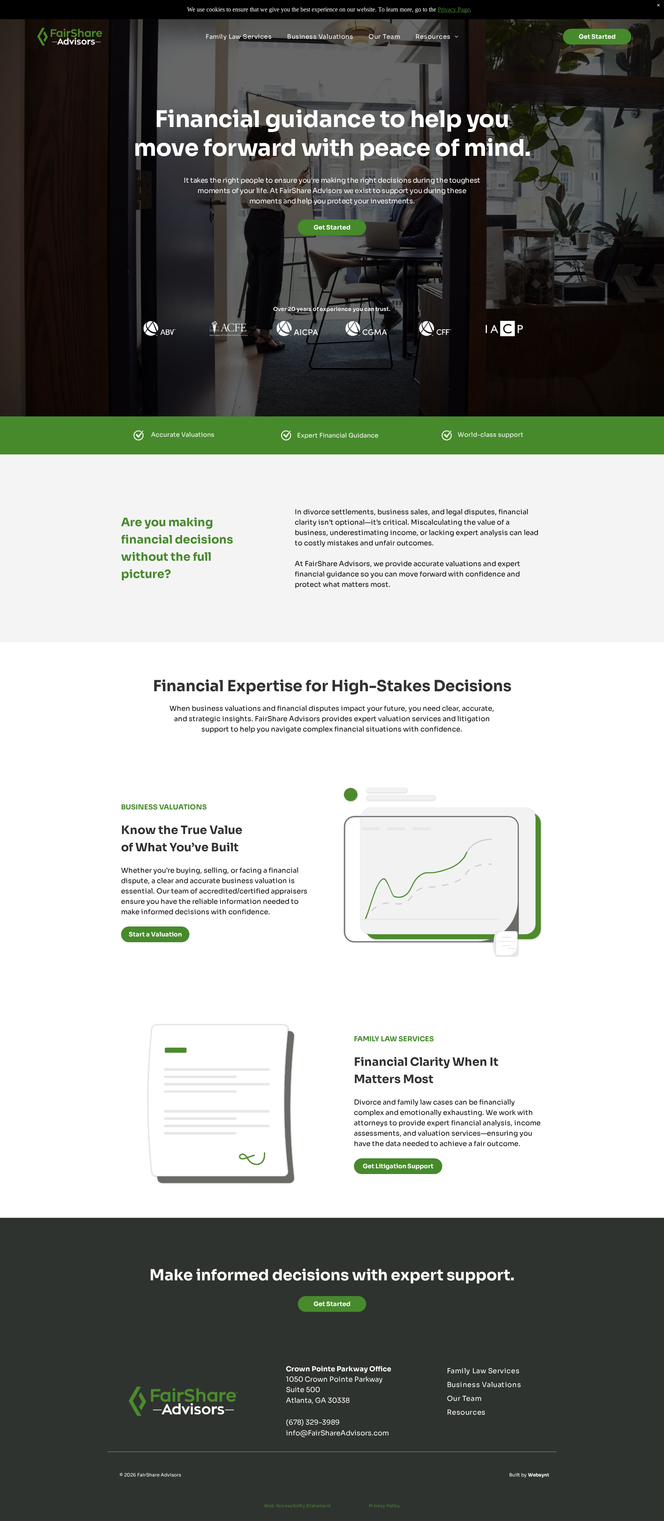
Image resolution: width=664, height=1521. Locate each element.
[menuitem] (238, 37)
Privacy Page (454, 9)
